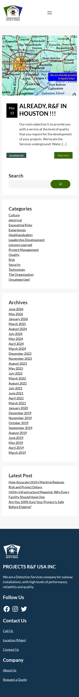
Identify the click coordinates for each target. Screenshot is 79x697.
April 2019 (16, 448)
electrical (15, 220)
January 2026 (18, 319)
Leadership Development (27, 240)
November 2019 (20, 418)
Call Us (8, 631)
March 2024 (17, 349)
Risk (12, 260)
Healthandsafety (21, 235)
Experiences (17, 230)
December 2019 (20, 413)
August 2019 (18, 433)
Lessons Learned (20, 245)
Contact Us (11, 649)
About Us (9, 670)
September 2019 (20, 428)
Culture (14, 215)
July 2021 (15, 388)
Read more (64, 156)
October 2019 (18, 423)
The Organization (21, 274)
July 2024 (15, 334)
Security (15, 265)
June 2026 (16, 309)
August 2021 (18, 383)
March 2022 (17, 378)
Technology (17, 270)
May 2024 (16, 339)
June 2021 (16, 393)
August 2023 (18, 363)
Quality (14, 255)
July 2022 (15, 373)
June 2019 (16, 438)
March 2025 (17, 324)
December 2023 (20, 354)
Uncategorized (16, 155)
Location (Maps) (14, 640)
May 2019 (16, 443)
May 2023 (16, 368)
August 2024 (18, 329)
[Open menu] (49, 13)
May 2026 (16, 314)
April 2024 (16, 344)
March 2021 (17, 403)
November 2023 (20, 358)
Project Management (24, 250)
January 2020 (18, 408)
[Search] (60, 184)
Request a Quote (15, 680)
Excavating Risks (20, 225)
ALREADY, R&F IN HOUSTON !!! (43, 109)
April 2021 (16, 398)
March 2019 (17, 453)
